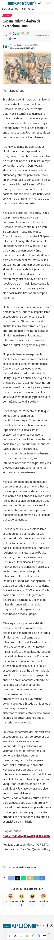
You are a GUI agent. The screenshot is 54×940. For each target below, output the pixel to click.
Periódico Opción (16, 45)
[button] (5, 3)
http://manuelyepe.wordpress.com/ (26, 835)
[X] (52, 925)
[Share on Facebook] (10, 33)
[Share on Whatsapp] (18, 33)
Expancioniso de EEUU (26, 867)
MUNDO (7, 15)
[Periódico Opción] (20, 3)
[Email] (23, 33)
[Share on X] (14, 33)
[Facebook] (47, 925)
